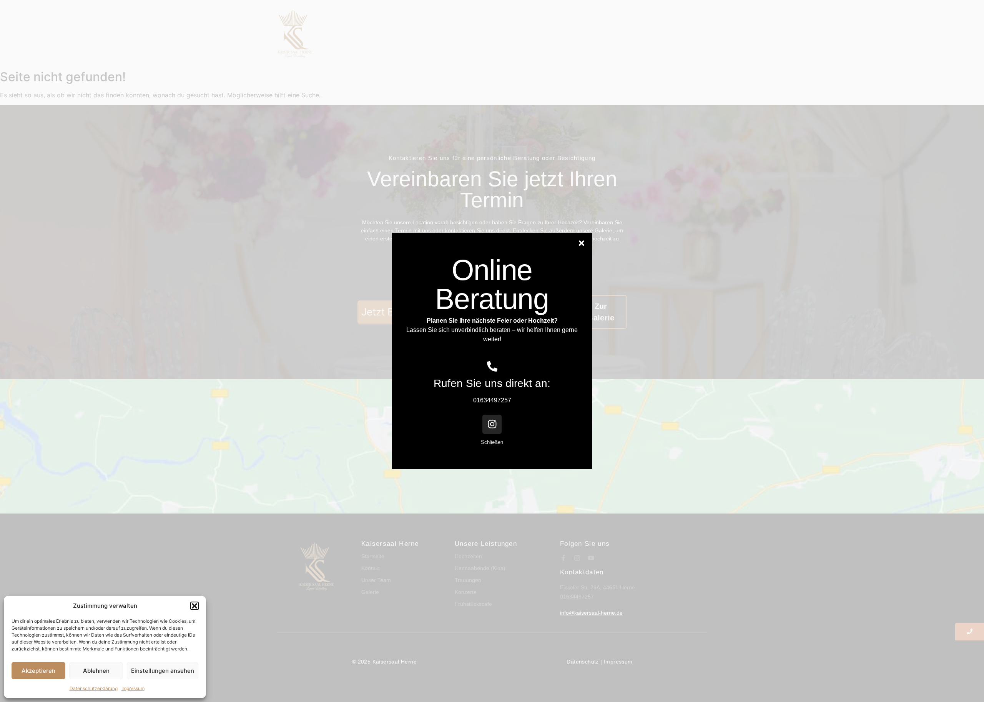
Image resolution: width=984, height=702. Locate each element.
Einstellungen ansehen (162, 670)
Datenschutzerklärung (94, 688)
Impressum (133, 688)
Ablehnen (96, 670)
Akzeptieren (38, 670)
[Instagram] (492, 424)
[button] (194, 606)
